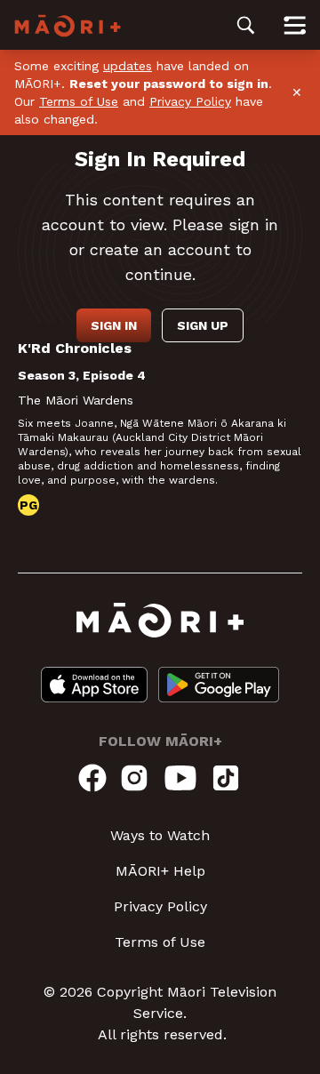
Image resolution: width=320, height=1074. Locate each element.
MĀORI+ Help (160, 870)
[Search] (245, 25)
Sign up (202, 325)
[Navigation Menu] (295, 25)
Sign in (114, 325)
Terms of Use (78, 101)
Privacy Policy (190, 101)
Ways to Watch (160, 835)
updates (127, 66)
